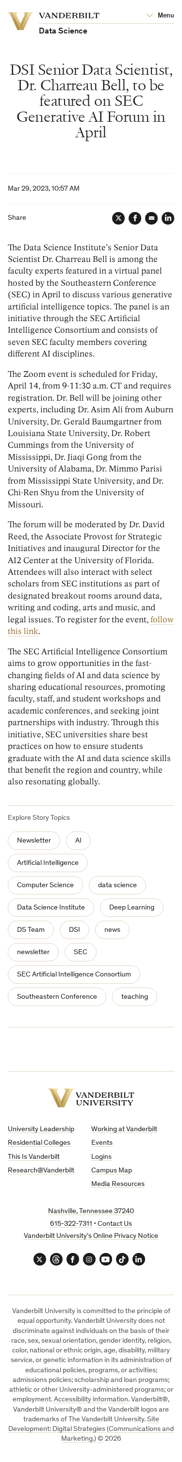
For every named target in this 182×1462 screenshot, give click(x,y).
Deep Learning (131, 907)
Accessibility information (91, 1399)
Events (102, 1143)
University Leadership (41, 1129)
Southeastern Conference (57, 997)
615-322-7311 (71, 1224)
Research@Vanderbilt (41, 1170)
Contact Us (115, 1224)
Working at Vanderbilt (124, 1129)
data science (117, 885)
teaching (134, 997)
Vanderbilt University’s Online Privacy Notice (91, 1236)
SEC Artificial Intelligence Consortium (74, 974)
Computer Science (45, 885)
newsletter (33, 952)
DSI (74, 930)
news (112, 930)
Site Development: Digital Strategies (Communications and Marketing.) (91, 1429)
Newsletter (34, 841)
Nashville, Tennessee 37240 (91, 1211)
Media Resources (118, 1184)
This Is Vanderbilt (34, 1157)
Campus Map (111, 1170)
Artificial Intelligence (48, 863)
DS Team (31, 930)
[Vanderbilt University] (91, 1097)
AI (78, 841)
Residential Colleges (39, 1143)
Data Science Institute (51, 907)
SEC (80, 952)
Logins (101, 1157)
